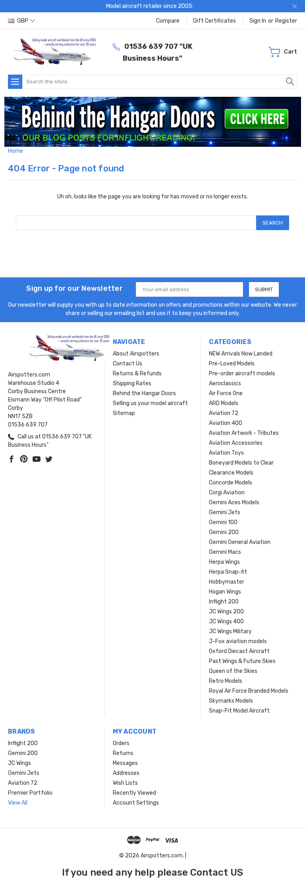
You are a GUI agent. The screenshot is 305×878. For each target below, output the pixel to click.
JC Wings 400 (226, 621)
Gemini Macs (225, 552)
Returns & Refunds (137, 373)
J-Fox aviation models (238, 641)
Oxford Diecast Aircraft (239, 651)
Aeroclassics (225, 383)
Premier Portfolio (30, 793)
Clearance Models (231, 472)
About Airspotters (136, 353)
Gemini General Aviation (239, 542)
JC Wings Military (230, 631)
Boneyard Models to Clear (241, 462)
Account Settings (136, 802)
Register (286, 20)
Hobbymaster (226, 581)
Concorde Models (230, 482)
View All (17, 802)
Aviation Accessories (236, 443)
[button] (152, 122)
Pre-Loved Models (232, 363)
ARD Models (223, 403)
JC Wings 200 (226, 611)
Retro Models (225, 681)
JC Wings (19, 763)
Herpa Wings (224, 562)
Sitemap (124, 413)
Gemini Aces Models (234, 502)
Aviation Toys (226, 453)
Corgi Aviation (227, 492)
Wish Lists (125, 783)
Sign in (257, 20)
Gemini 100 (223, 522)
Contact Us (127, 363)
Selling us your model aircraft (150, 403)
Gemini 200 (224, 532)
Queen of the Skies (233, 671)
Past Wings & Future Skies (242, 661)
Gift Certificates (214, 20)
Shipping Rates (132, 383)
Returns (123, 753)
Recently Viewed (134, 793)
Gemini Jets (224, 512)
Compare (168, 20)
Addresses (126, 773)
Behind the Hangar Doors (144, 393)
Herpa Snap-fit (228, 572)
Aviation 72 (223, 413)
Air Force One (226, 393)
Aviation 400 (225, 423)
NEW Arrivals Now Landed (240, 353)
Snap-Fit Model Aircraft (239, 710)
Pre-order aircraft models (242, 373)
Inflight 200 (224, 601)
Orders (121, 743)
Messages (125, 763)
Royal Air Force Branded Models (248, 691)
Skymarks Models (231, 700)
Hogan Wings (225, 591)
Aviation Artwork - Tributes (244, 433)
